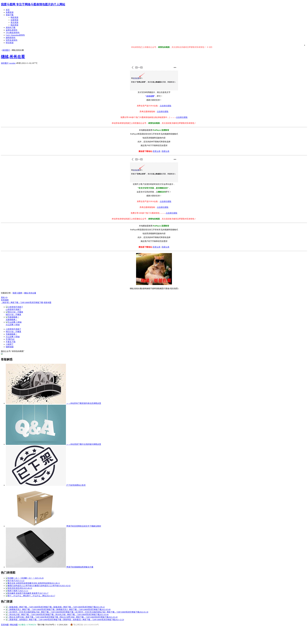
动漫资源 (14, 20)
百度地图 (5, 625)
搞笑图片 (6, 50)
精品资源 (14, 25)
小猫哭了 (9, 344)
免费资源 (9, 12)
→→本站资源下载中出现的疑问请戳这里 (83, 444)
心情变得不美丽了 (13, 329)
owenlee (12, 63)
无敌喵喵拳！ (11, 334)
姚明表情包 (10, 38)
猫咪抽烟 (9, 347)
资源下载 (9, 15)
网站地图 (14, 625)
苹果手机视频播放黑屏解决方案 (79, 567)
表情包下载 (10, 27)
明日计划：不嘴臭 (13, 332)
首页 (8, 10)
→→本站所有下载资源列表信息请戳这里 (83, 403)
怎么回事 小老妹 (13, 337)
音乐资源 (14, 22)
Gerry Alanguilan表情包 (15, 35)
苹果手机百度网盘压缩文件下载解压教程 (83, 526)
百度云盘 (156, 151)
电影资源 (14, 17)
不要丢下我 (10, 342)
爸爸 (3, 300)
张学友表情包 (11, 40)
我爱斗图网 (17, 293)
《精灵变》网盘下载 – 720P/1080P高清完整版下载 (22, 302)
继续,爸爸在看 (13, 56)
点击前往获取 (165, 106)
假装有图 (47, 302)
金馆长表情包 (11, 30)
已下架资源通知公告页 (76, 485)
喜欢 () (4, 297)
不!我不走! (10, 339)
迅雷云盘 (165, 151)
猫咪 (7, 300)
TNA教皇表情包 (12, 33)
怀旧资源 (9, 43)
